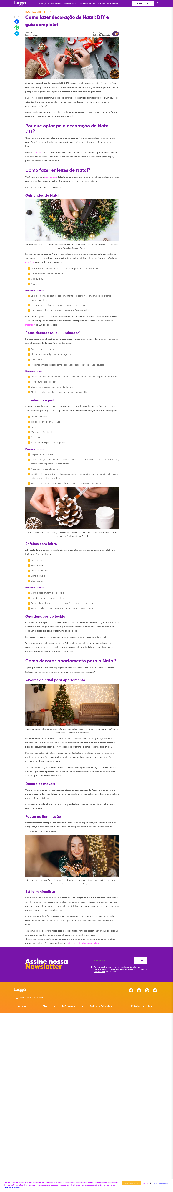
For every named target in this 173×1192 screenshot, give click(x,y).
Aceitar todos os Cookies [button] (131, 1183)
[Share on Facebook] (16, 21)
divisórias (29, 262)
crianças (37, 152)
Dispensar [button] (146, 1183)
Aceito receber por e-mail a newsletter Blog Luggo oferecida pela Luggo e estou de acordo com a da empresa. (120, 969)
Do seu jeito (43, 3)
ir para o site (143, 4)
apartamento (50, 177)
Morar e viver (70, 3)
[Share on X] (16, 33)
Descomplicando (87, 3)
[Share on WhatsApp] (16, 27)
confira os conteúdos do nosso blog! (83, 943)
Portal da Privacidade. (12, 1188)
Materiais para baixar (108, 3)
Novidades (56, 3)
